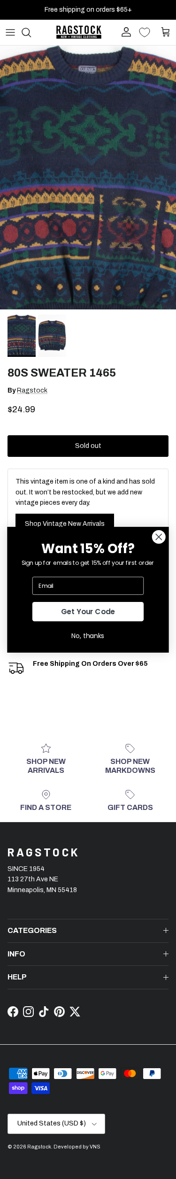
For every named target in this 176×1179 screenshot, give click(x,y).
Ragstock (32, 390)
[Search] (31, 32)
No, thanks (88, 635)
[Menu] (10, 32)
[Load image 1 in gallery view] (88, 178)
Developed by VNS (77, 1146)
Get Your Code (88, 611)
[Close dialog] (159, 537)
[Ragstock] (78, 32)
